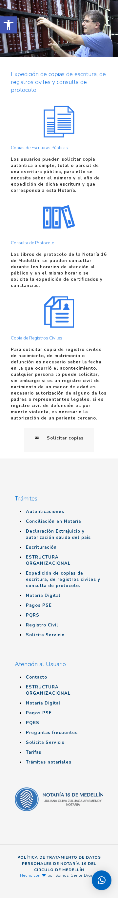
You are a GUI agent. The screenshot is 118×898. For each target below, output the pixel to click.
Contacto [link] (36, 677)
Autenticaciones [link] (45, 512)
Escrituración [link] (41, 547)
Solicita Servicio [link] (45, 635)
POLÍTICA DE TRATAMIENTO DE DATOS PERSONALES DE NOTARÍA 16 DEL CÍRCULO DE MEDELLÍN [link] (59, 863)
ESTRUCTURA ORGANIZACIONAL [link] (48, 560)
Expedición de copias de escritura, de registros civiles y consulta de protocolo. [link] (63, 579)
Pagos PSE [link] (39, 605)
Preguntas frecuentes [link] (52, 733)
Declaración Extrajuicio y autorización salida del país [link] (58, 534)
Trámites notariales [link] (48, 762)
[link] (8, 24)
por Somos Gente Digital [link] (73, 875)
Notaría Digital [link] (43, 596)
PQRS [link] (32, 615)
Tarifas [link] (33, 752)
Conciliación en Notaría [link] (53, 521)
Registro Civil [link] (42, 625)
